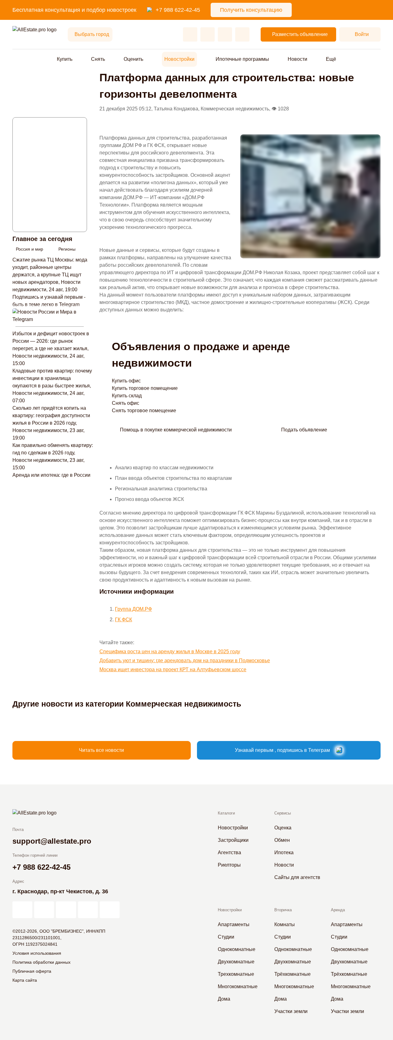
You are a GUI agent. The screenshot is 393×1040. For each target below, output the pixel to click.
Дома (224, 999)
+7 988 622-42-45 (178, 10)
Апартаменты (233, 924)
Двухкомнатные (236, 961)
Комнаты (284, 924)
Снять (98, 59)
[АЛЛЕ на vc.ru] (22, 909)
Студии (226, 937)
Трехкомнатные (236, 974)
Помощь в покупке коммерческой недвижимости (176, 429)
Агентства (229, 852)
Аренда (338, 910)
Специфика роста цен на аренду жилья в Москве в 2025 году (169, 651)
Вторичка (283, 910)
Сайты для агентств (297, 877)
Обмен (282, 840)
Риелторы (229, 865)
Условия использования (36, 953)
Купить (64, 59)
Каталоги (226, 813)
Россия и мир (29, 249)
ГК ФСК (123, 619)
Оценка (282, 827)
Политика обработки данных (41, 962)
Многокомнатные (238, 986)
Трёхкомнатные (292, 974)
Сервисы (282, 813)
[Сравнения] (207, 34)
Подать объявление (304, 429)
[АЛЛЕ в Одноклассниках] (88, 909)
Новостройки (179, 59)
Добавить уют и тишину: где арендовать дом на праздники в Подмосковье (184, 660)
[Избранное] (190, 34)
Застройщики (233, 840)
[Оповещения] (242, 34)
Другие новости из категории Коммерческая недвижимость (126, 703)
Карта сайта (24, 980)
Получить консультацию (251, 10)
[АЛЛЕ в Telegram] (110, 909)
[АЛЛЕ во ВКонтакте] (66, 909)
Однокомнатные (236, 949)
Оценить (133, 59)
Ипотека (284, 852)
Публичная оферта (31, 971)
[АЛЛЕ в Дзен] (44, 909)
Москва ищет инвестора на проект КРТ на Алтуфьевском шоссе (172, 669)
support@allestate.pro (51, 841)
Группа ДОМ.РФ (133, 609)
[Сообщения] (225, 34)
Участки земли (291, 1011)
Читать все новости (101, 750)
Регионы (66, 249)
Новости (297, 59)
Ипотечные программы (242, 59)
